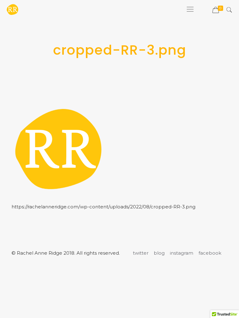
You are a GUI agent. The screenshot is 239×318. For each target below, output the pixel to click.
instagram (181, 253)
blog (159, 253)
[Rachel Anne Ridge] (12, 9)
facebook (210, 253)
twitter (140, 253)
